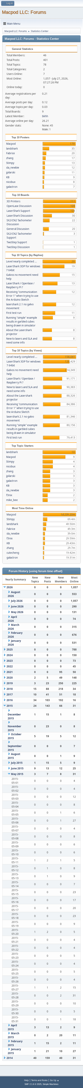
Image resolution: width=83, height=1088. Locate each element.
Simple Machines (50, 1084)
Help (26, 1080)
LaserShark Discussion (20, 215)
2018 (10, 689)
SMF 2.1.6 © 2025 (33, 1084)
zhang (9, 158)
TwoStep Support (17, 242)
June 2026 (17, 606)
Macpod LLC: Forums (24, 12)
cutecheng (13, 552)
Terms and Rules (39, 1080)
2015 (10, 705)
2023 (10, 660)
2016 (10, 700)
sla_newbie (12, 167)
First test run (13, 313)
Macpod (11, 143)
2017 (10, 694)
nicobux (10, 182)
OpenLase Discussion (19, 206)
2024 (10, 655)
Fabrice (10, 153)
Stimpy (10, 163)
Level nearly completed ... (21, 261)
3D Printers (13, 201)
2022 (10, 666)
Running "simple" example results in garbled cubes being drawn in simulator (21, 321)
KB (7, 177)
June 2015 (17, 768)
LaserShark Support (18, 211)
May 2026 (17, 612)
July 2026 (17, 601)
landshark (12, 148)
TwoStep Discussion (18, 247)
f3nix (9, 495)
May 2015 (17, 774)
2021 (10, 672)
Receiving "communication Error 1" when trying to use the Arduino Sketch (22, 295)
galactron (11, 187)
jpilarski (10, 172)
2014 (10, 1058)
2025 (10, 649)
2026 (10, 587)
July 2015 (17, 763)
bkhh (45, 116)
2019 (10, 683)
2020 (10, 677)
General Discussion (18, 229)
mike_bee (12, 500)
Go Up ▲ (54, 1080)
